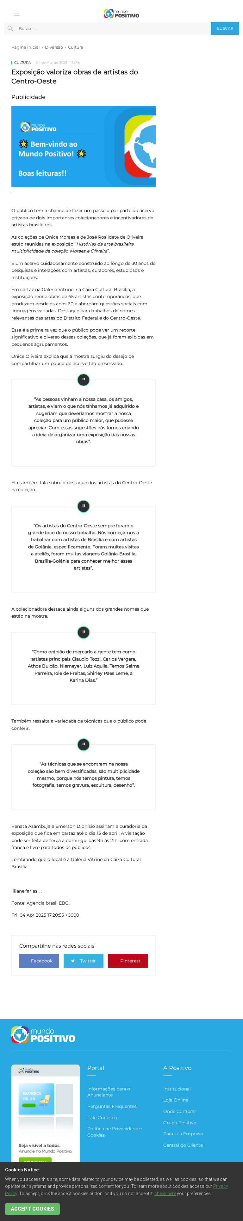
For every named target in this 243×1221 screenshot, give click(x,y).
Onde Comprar (179, 1111)
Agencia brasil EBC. (48, 903)
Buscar (225, 28)
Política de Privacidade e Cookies (114, 1132)
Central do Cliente (183, 1145)
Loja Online (175, 1100)
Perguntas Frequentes (112, 1106)
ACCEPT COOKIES (32, 1209)
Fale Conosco (102, 1117)
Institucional (177, 1089)
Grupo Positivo (179, 1123)
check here (165, 1193)
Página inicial (25, 47)
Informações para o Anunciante (108, 1092)
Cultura (75, 47)
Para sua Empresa (183, 1134)
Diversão (54, 47)
